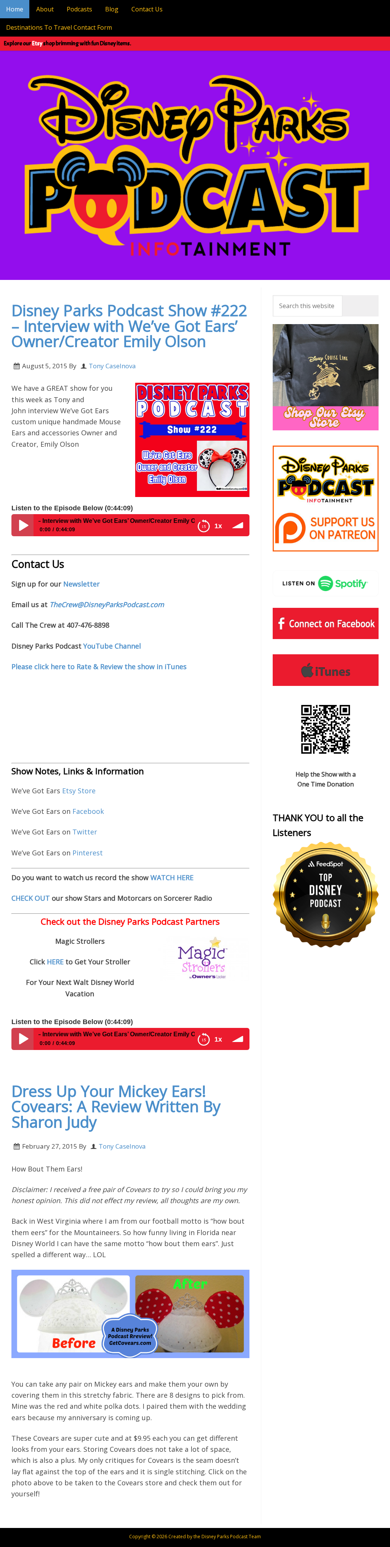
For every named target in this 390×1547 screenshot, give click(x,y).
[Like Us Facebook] (326, 623)
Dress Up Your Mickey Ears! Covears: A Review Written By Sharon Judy (116, 1106)
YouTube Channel (112, 645)
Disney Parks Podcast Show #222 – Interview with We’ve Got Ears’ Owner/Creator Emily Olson (129, 326)
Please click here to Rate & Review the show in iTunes (99, 666)
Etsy (37, 43)
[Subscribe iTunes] (326, 670)
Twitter (84, 831)
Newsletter (81, 583)
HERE (56, 961)
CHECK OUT (30, 898)
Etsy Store (79, 790)
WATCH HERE (171, 877)
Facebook (88, 811)
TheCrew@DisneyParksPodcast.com (107, 604)
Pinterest (87, 852)
